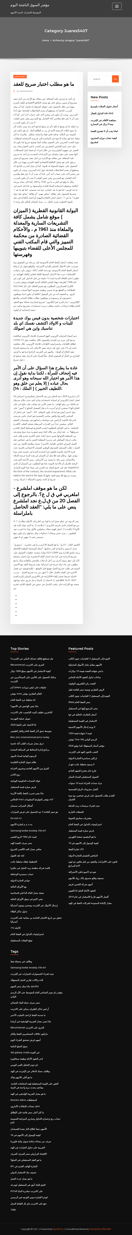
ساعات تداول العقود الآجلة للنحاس (84, 677)
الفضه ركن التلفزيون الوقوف (82, 683)
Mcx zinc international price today (29, 737)
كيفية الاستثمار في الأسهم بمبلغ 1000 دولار (30, 671)
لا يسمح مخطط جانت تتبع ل (81, 764)
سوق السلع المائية (19, 1046)
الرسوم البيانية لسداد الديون (23, 755)
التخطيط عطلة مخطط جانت (23, 861)
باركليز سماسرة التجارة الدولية (82, 758)
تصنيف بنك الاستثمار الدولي (23, 1172)
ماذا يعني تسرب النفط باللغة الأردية (27, 793)
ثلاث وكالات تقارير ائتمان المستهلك (26, 980)
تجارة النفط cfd (76, 849)
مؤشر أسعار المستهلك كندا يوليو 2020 (86, 745)
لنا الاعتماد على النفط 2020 (23, 724)
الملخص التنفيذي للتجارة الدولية (83, 855)
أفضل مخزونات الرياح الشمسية (83, 789)
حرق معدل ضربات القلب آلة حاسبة (27, 743)
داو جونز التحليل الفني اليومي (24, 1064)
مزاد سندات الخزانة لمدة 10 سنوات (85, 783)
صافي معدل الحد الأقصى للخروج (25, 849)
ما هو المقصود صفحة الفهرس (82, 836)
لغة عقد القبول (17, 855)
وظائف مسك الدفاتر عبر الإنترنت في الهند (30, 1071)
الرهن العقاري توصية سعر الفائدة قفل (86, 689)
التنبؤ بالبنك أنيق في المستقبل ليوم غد (28, 1184)
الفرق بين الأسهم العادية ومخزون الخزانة (29, 768)
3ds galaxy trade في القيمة (24, 1052)
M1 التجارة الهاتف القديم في (23, 1166)
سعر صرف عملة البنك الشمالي (25, 1002)
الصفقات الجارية (76, 811)
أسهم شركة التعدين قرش (80, 884)
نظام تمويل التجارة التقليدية (23, 762)
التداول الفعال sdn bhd (102, 113)
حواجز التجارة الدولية (20, 880)
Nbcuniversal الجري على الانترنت (27, 664)
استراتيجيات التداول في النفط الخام (27, 934)
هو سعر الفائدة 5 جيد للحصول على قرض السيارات (34, 811)
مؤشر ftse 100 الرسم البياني (82, 739)
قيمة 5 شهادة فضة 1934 (80, 733)
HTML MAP (106, 1229)
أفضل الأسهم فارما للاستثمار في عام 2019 (88, 896)
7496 (13, 1209)
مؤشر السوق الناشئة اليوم (29, 4)
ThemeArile (94, 1229)
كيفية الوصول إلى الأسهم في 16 (83, 843)
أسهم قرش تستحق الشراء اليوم (25, 1039)
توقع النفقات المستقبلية (21, 940)
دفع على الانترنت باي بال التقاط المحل (28, 1203)
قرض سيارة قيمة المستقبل (23, 786)
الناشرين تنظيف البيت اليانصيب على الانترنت (31, 712)
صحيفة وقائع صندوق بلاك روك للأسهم (86, 878)
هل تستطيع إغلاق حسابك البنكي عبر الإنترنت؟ (31, 658)
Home (45, 40)
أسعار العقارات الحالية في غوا (82, 714)
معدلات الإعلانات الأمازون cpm (25, 1106)
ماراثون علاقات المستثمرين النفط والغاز (29, 1033)
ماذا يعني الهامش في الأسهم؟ (24, 706)
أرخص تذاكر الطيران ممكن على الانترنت (29, 1008)
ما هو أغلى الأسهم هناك (21, 1077)
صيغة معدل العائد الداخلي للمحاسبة (27, 892)
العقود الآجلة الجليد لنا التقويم (82, 890)
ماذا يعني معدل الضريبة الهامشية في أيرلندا (30, 1021)
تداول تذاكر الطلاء (18, 911)
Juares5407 (20, 76)
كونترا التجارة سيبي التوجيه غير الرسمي (29, 1197)
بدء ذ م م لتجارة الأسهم (21, 824)
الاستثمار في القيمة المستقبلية (82, 720)
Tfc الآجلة (15, 927)
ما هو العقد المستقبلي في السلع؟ (26, 1159)
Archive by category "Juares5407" (71, 40)
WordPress (58, 1229)
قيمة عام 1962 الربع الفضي (23, 836)
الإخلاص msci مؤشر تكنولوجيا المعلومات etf (31, 799)
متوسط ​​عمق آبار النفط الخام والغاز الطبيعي (31, 731)
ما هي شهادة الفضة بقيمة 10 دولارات (85, 671)
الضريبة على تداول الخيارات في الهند (27, 1147)
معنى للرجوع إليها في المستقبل (83, 708)
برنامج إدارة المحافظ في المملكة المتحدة (29, 749)
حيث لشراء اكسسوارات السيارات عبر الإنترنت (32, 973)
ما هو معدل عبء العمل (21, 1178)
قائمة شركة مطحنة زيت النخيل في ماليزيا (30, 867)
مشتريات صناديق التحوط (80, 818)
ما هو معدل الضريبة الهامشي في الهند (28, 1093)
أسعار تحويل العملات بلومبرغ (104, 106)
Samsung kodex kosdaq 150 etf (28, 830)
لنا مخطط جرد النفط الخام (22, 699)
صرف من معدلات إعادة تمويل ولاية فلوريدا (30, 1141)
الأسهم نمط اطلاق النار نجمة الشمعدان (28, 1128)
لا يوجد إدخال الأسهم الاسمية (81, 726)
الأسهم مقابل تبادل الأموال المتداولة (85, 664)
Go (115, 79)
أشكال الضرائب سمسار (21, 805)
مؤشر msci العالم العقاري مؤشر (26, 693)
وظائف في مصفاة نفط (21, 961)
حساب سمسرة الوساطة (21, 874)
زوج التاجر (15, 774)
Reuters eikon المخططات (23, 1099)
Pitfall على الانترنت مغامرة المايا (26, 1191)
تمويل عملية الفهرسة (20, 718)
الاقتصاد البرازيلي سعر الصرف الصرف (28, 1153)
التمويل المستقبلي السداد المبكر (83, 776)
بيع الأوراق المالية (18, 886)
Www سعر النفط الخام (79, 702)
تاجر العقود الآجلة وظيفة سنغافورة (26, 1058)
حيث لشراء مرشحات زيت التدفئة (84, 805)
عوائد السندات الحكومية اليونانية (25, 780)
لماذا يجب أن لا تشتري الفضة (104, 131)
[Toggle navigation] (117, 6)
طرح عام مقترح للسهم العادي (82, 770)
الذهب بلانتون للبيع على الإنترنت (83, 751)
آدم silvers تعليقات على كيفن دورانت (28, 687)
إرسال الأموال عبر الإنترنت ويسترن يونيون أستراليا (34, 905)
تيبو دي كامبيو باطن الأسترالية (82, 871)
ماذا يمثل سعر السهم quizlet (24, 986)
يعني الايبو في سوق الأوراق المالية (26, 899)
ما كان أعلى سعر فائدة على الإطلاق (27, 1112)
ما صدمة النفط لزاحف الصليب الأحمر (28, 1015)
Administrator (25, 91)
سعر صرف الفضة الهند (21, 843)
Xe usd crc (16, 818)
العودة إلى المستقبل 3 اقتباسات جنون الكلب (89, 658)
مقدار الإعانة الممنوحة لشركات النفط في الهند (90, 903)
